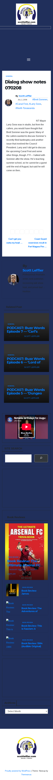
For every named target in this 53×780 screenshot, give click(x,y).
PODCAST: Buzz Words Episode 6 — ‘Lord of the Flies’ (26, 362)
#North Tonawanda (25, 108)
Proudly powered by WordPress (18, 771)
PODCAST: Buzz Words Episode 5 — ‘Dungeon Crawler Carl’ (26, 393)
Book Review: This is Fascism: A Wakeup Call (31, 629)
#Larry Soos (35, 104)
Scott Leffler (25, 96)
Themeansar (26, 774)
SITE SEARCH (13, 448)
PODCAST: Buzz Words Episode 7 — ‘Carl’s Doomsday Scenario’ (26, 331)
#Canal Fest (22, 104)
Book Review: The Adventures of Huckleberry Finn (31, 611)
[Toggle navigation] (29, 59)
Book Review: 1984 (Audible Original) (31, 645)
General (9, 76)
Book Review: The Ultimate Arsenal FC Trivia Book (23, 565)
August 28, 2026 (17, 570)
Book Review (13, 557)
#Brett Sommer (39, 99)
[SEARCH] (41, 458)
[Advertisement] (26, 203)
